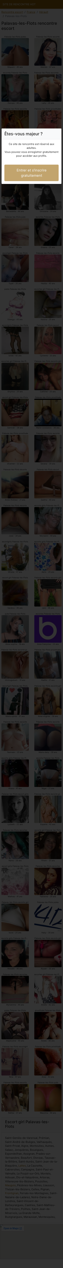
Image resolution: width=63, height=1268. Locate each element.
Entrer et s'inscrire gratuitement (32, 173)
